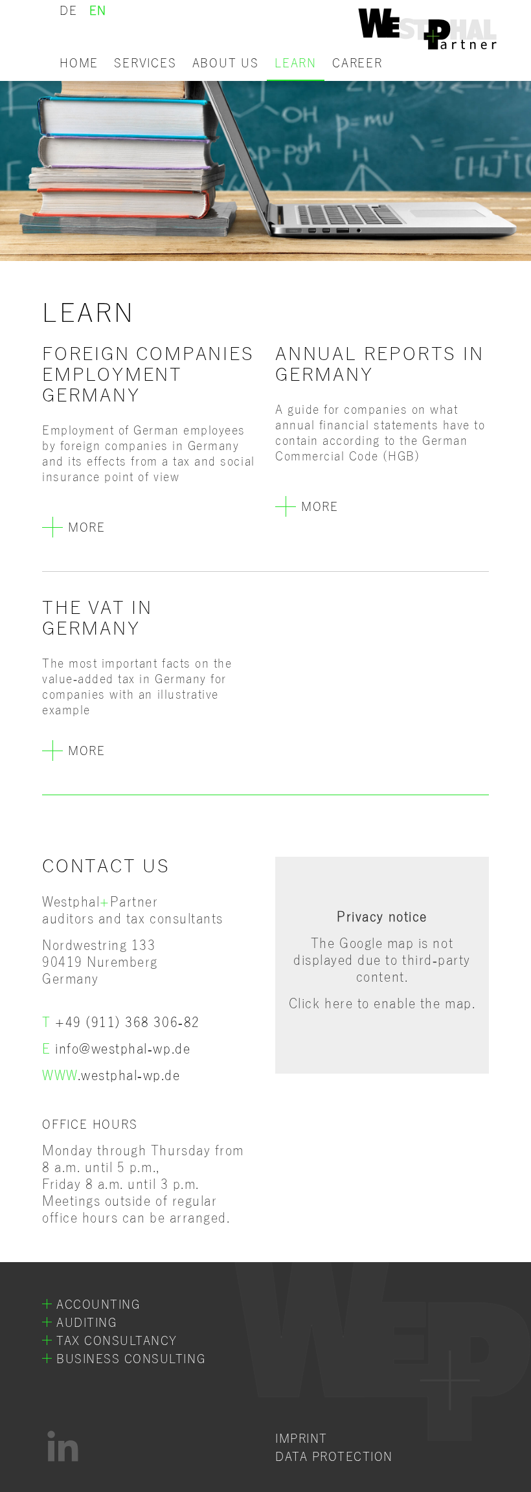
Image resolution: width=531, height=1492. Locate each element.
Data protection (334, 1457)
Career (357, 63)
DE (68, 11)
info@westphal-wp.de (122, 1049)
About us (225, 63)
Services (145, 63)
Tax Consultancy (116, 1341)
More (86, 527)
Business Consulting (130, 1359)
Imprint (301, 1438)
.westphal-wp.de (111, 1075)
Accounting (98, 1304)
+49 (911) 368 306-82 (127, 1022)
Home (79, 63)
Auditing (86, 1323)
